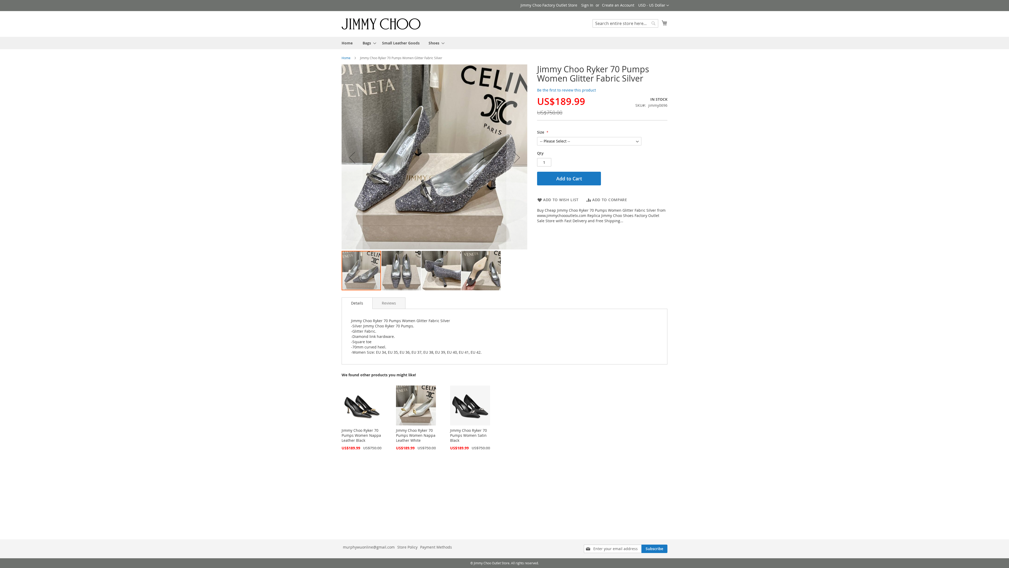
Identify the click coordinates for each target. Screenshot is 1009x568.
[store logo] (381, 23)
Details (357, 303)
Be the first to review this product (566, 90)
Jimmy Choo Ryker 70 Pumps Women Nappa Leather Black (361, 435)
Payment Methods (436, 547)
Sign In (587, 5)
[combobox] (625, 23)
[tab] (357, 303)
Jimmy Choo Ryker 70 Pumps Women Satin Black (468, 435)
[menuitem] (347, 43)
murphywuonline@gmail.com (369, 547)
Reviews (389, 303)
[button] (653, 5)
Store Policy (407, 547)
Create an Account (618, 5)
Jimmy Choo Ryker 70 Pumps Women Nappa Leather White (415, 435)
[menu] (504, 43)
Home (346, 58)
